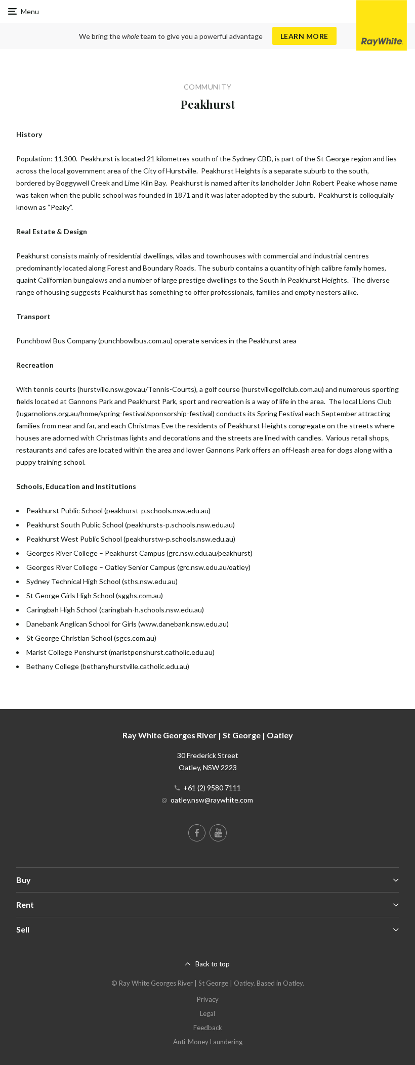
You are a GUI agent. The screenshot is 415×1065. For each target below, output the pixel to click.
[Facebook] (196, 832)
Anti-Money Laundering (207, 1042)
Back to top (212, 964)
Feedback (207, 1028)
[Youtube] (218, 832)
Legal (207, 1013)
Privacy (208, 999)
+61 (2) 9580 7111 (212, 787)
